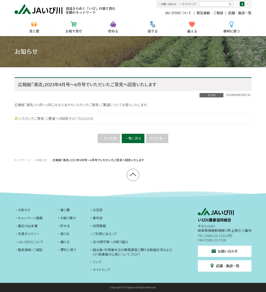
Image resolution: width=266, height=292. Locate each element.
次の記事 (156, 138)
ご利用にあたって (105, 234)
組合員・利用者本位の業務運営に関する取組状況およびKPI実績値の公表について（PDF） (132, 252)
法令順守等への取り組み (110, 242)
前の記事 (110, 138)
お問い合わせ (168, 4)
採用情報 (99, 226)
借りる (153, 31)
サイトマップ (189, 4)
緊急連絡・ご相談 (210, 13)
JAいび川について (178, 13)
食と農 (34, 31)
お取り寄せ (73, 31)
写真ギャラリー (28, 234)
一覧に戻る (133, 138)
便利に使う (231, 31)
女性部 (98, 210)
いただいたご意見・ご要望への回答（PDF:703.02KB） (56, 118)
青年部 (98, 218)
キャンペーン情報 (30, 218)
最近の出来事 (28, 226)
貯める (113, 31)
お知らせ (41, 160)
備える (192, 31)
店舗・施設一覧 (239, 13)
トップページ (23, 160)
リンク (97, 262)
